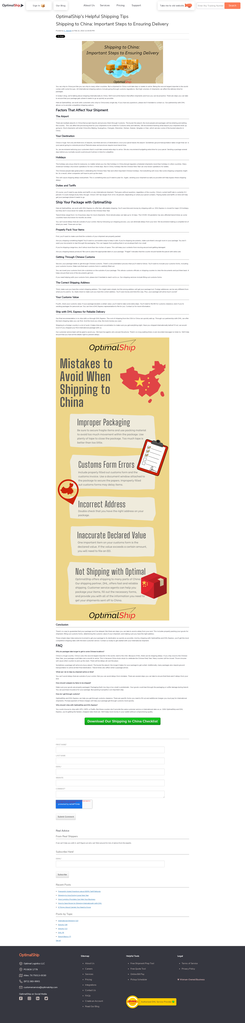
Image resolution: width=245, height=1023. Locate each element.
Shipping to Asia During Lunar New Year (73, 895)
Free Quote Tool (138, 968)
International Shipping (68, 921)
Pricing (88, 979)
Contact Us (90, 990)
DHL (61, 932)
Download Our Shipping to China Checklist (122, 721)
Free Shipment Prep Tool (142, 963)
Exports (62, 925)
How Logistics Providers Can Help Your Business (76, 899)
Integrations (90, 984)
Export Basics (64, 936)
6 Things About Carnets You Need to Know (74, 907)
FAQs (88, 995)
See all (58, 940)
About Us (89, 963)
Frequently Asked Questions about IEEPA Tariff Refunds (79, 891)
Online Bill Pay (137, 974)
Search (232, 5)
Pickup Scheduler (138, 979)
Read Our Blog (92, 1006)
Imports (62, 928)
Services (89, 974)
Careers (89, 968)
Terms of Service (190, 963)
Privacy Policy (188, 968)
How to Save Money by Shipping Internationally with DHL (80, 903)
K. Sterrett (67, 31)
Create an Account (94, 1001)
